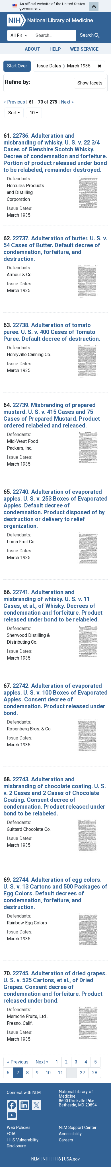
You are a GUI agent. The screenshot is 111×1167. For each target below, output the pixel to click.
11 (60, 1072)
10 (36, 112)
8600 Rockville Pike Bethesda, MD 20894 (78, 1103)
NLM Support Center (77, 1127)
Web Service (84, 49)
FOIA (11, 1133)
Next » (67, 102)
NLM (35, 1159)
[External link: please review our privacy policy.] (12, 1105)
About (32, 49)
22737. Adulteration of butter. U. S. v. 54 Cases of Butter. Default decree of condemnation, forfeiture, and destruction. (55, 248)
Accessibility (70, 1133)
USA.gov (72, 1159)
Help (55, 49)
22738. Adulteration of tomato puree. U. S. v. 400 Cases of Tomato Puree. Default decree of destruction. (51, 332)
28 (94, 1072)
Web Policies (18, 1127)
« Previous (14, 102)
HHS (57, 1159)
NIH (46, 1159)
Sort (12, 112)
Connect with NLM (24, 1092)
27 (82, 1072)
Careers (66, 1140)
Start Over (17, 66)
